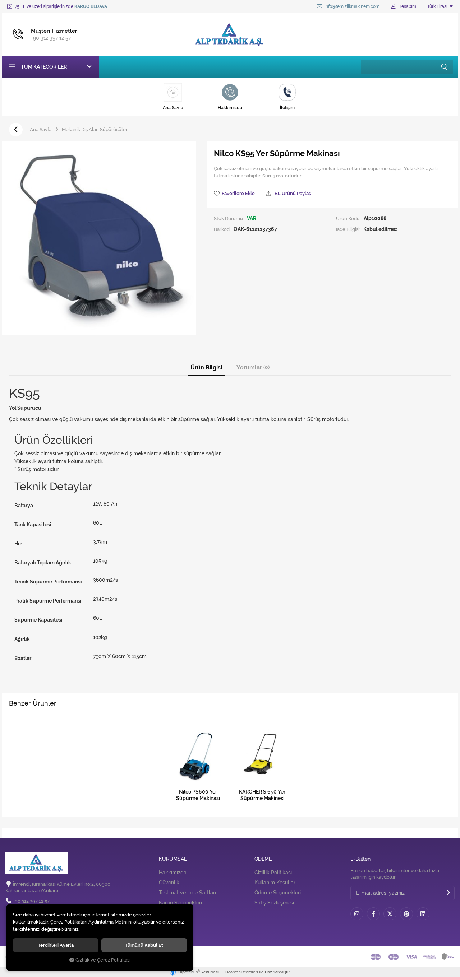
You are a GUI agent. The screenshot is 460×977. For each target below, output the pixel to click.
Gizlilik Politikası (273, 872)
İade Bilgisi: (348, 229)
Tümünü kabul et (144, 945)
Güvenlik (169, 882)
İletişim (167, 923)
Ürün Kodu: (348, 218)
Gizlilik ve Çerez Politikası (102, 960)
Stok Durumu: (229, 218)
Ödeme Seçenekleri (277, 892)
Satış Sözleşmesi (274, 903)
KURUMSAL (173, 859)
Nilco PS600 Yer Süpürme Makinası (198, 795)
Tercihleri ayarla (56, 945)
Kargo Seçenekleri (180, 903)
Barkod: (222, 229)
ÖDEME (263, 859)
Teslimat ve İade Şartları (187, 892)
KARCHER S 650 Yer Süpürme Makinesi (262, 795)
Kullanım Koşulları (275, 882)
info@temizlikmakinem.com (351, 6)
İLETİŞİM (169, 910)
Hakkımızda (173, 872)
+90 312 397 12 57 (31, 901)
